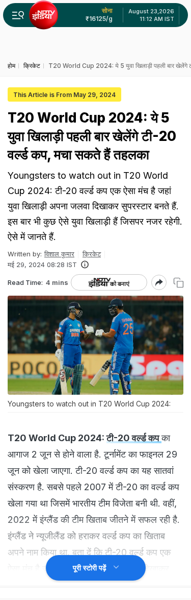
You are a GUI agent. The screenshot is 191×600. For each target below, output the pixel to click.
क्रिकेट (92, 254)
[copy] (178, 282)
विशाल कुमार (59, 254)
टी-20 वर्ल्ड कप (133, 438)
